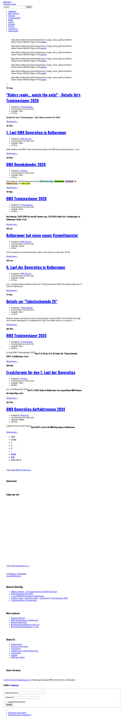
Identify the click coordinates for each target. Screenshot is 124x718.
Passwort (9, 697)
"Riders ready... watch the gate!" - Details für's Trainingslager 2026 (39, 598)
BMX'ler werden (18, 657)
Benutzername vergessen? (19, 715)
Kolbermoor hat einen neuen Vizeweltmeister (42, 235)
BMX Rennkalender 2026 (26, 164)
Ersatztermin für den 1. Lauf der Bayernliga (40, 372)
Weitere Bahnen (18, 618)
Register (7, 4)
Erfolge (14, 655)
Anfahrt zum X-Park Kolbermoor (24, 651)
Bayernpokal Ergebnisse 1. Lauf (25, 627)
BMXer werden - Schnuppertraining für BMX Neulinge (34, 592)
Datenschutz (16, 644)
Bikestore (7, 2)
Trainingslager (14, 18)
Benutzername (11, 693)
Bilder (10, 20)
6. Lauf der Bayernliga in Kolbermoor (35, 267)
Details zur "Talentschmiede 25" (31, 301)
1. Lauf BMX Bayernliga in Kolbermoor (36, 132)
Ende (13, 457)
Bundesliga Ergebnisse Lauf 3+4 (25, 625)
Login (13, 4)
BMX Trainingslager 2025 (26, 335)
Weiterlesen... (12, 122)
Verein (11, 22)
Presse (11, 27)
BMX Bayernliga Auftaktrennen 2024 (35, 409)
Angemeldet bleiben (16, 702)
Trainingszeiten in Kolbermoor (24, 600)
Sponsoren (13, 29)
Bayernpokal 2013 (19, 622)
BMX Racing (13, 14)
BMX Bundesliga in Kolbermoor (24, 620)
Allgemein (24, 415)
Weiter (13, 454)
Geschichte (16, 653)
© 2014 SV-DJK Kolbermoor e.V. (17, 680)
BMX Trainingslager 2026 (26, 198)
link (44, 42)
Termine (11, 16)
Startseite (12, 11)
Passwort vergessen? (17, 713)
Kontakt (11, 24)
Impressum (16, 649)
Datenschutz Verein (19, 647)
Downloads (13, 31)
